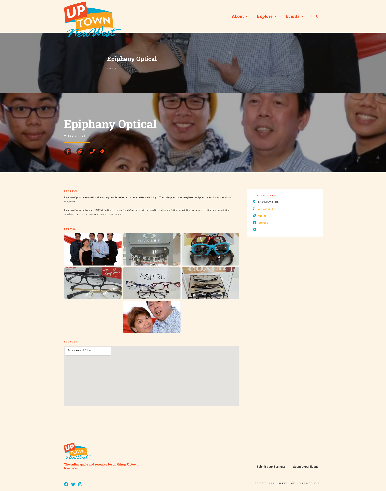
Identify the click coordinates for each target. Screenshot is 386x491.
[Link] (80, 151)
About (238, 16)
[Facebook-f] (67, 151)
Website (262, 215)
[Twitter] (73, 484)
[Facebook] (66, 484)
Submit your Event (305, 466)
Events (292, 16)
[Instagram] (80, 484)
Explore (265, 16)
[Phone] (92, 151)
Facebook (263, 222)
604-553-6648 (265, 208)
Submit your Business (271, 466)
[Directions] (102, 151)
